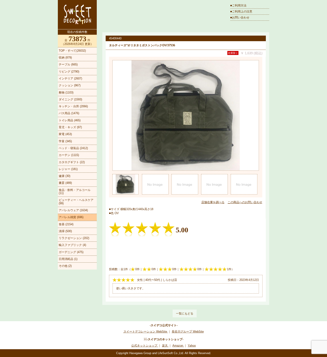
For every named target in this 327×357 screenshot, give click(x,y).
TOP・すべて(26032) (72, 50)
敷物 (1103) (66, 92)
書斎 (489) (65, 183)
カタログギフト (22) (72, 162)
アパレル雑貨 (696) (71, 217)
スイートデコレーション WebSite (145, 331)
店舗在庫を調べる (212, 202)
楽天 (165, 345)
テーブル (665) (68, 64)
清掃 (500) (65, 231)
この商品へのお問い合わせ (245, 202)
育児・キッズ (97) (70, 127)
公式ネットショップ (144, 345)
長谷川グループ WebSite (188, 331)
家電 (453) (65, 134)
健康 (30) (64, 176)
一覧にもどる (184, 313)
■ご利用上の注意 (241, 11)
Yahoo (192, 345)
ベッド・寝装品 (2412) (73, 148)
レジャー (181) (68, 169)
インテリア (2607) (70, 78)
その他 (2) (65, 266)
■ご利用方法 (238, 5)
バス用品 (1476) (69, 113)
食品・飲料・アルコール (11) (75, 191)
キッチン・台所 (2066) (73, 106)
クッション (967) (70, 85)
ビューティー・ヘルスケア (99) (76, 201)
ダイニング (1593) (70, 99)
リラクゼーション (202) (74, 238)
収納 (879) (65, 57)
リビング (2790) (69, 71)
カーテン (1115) (69, 155)
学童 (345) (65, 141)
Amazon (178, 345)
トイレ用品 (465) (70, 120)
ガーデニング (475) (71, 252)
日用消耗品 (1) (68, 259)
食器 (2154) (66, 224)
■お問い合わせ (239, 17)
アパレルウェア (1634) (73, 210)
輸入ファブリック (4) (72, 245)
